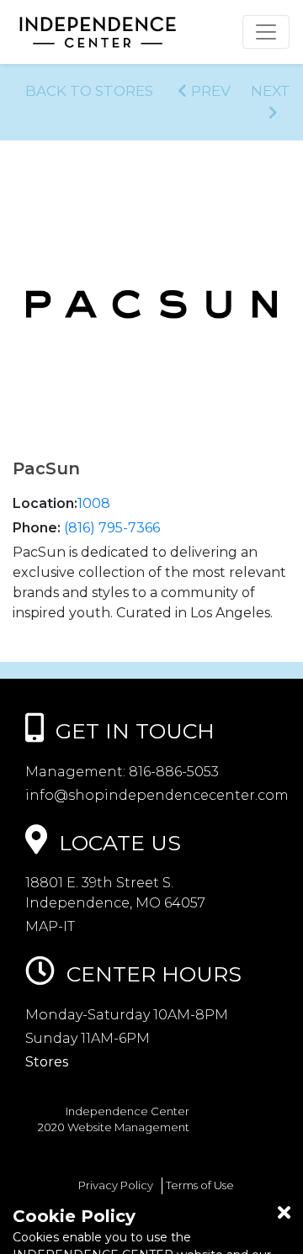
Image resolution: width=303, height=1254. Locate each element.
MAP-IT (50, 926)
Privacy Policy (115, 1185)
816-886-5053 (172, 772)
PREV (211, 90)
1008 (93, 503)
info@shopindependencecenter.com (157, 795)
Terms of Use (200, 1185)
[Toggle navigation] (266, 32)
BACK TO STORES (89, 90)
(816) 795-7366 (112, 528)
